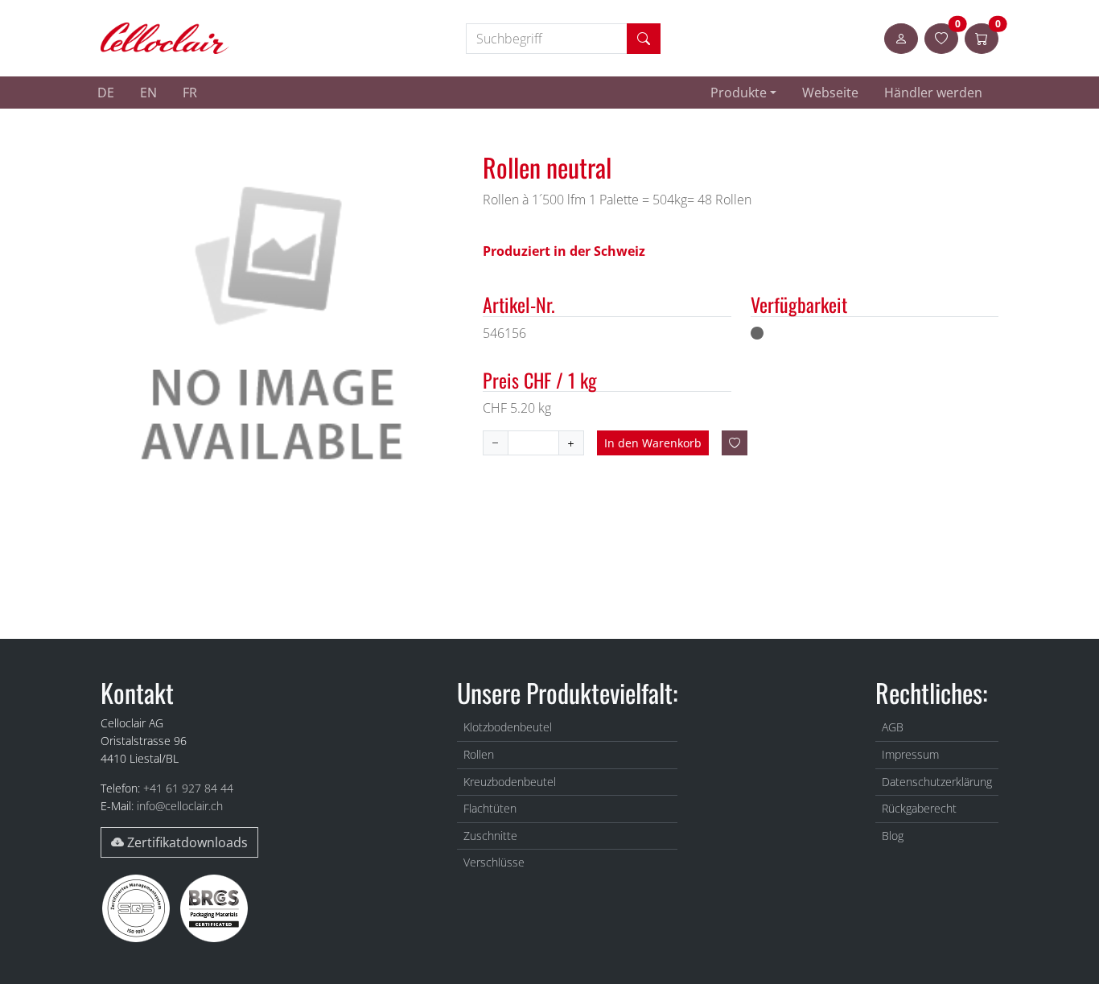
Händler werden (933, 92)
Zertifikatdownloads (186, 842)
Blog (892, 835)
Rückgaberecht (919, 808)
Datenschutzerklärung (937, 781)
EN (148, 92)
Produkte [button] (738, 92)
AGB (892, 727)
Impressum (910, 754)
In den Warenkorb (653, 443)
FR (190, 92)
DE (105, 92)
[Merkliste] (734, 442)
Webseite (830, 92)
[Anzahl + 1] (495, 442)
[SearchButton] (644, 38)
